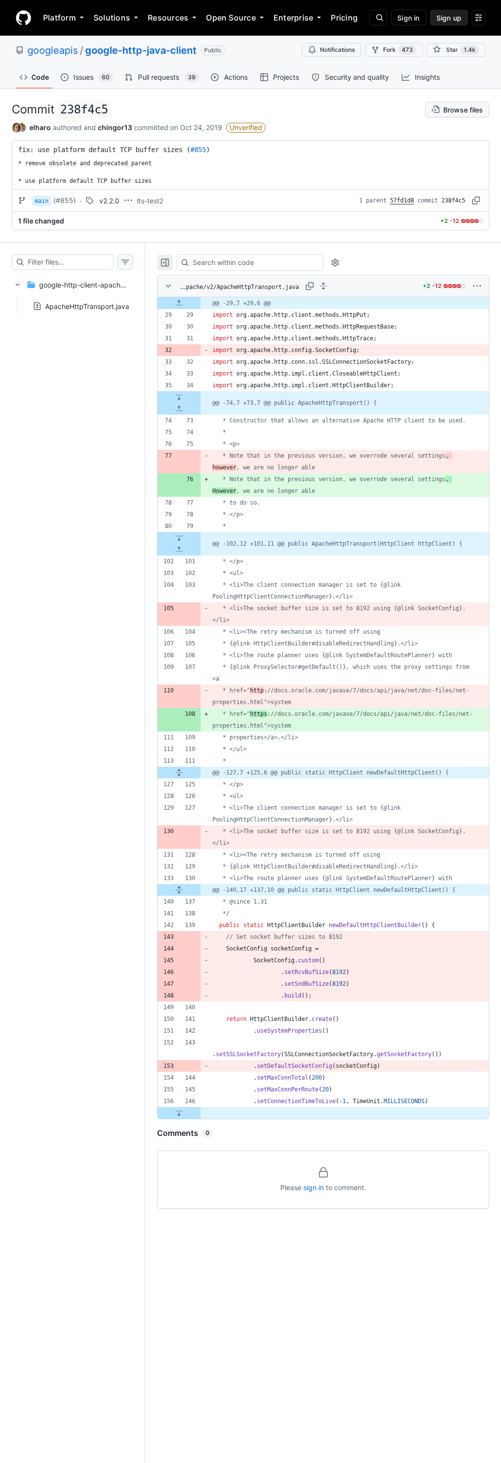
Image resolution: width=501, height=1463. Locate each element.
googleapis (52, 50)
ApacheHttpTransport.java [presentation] (87, 306)
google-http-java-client (141, 50)
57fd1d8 (402, 200)
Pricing (344, 17)
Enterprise (293, 17)
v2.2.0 (109, 201)
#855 (198, 150)
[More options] (477, 286)
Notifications (337, 49)
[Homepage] (23, 17)
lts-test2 (150, 201)
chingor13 (115, 127)
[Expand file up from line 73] (179, 409)
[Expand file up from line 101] (179, 549)
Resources (168, 17)
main (41, 201)
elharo (40, 127)
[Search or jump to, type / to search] (378, 17)
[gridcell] (323, 303)
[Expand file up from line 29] (179, 303)
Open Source (231, 17)
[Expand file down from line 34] (179, 397)
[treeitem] (72, 292)
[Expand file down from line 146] (179, 1113)
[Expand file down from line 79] (179, 538)
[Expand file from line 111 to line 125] (179, 772)
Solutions (111, 17)
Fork (398, 49)
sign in (313, 1187)
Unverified (245, 127)
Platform (59, 17)
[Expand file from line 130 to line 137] (179, 890)
